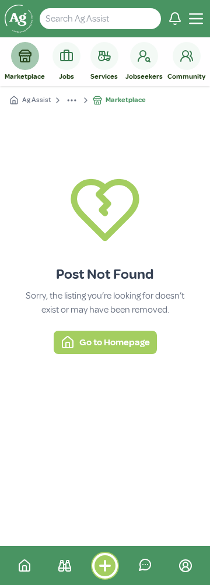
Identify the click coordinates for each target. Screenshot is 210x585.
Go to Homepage (114, 342)
